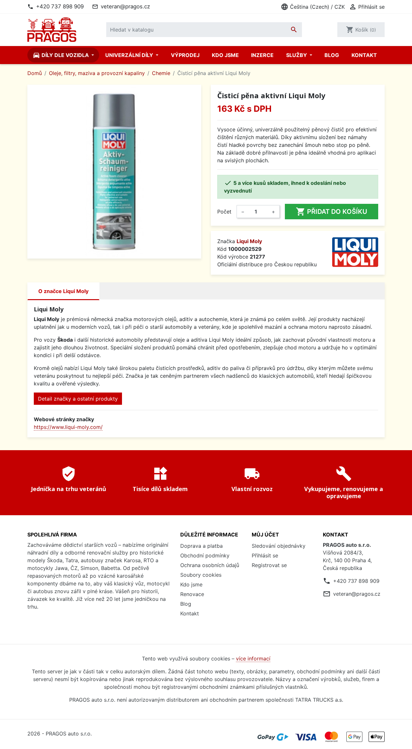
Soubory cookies (200, 575)
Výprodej (185, 55)
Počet (224, 211)
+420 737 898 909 (60, 6)
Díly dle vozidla (61, 55)
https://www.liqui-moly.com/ (68, 427)
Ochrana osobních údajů (209, 565)
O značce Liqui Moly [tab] (63, 291)
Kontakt (364, 55)
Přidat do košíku (331, 211)
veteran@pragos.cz (125, 6)
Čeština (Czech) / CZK (313, 7)
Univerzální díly (129, 55)
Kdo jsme (225, 55)
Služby (297, 55)
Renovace (192, 594)
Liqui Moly (249, 241)
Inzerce (262, 55)
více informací (253, 658)
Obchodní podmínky (204, 555)
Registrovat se (269, 565)
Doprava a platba (201, 546)
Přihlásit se (265, 555)
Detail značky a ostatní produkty (78, 398)
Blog (331, 55)
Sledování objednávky (278, 546)
